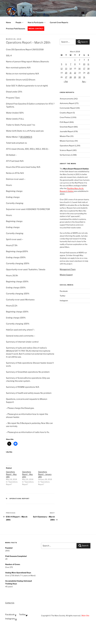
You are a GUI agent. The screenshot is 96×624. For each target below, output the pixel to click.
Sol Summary (65, 155)
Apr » (84, 81)
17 (84, 68)
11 (88, 64)
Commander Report (68, 108)
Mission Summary (67, 141)
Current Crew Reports (59, 22)
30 (79, 77)
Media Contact (35, 28)
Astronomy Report (67, 103)
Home (8, 22)
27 (66, 77)
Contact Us (9, 603)
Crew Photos (65, 117)
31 (84, 77)
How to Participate (35, 22)
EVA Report (64, 122)
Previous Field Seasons (15, 28)
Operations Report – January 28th (45, 474)
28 (71, 77)
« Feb (66, 81)
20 (66, 73)
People (18, 22)
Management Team (68, 269)
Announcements (66, 99)
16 (79, 68)
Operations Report (20, 498)
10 (84, 64)
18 (88, 68)
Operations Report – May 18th (11, 474)
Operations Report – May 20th (27, 474)
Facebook (64, 291)
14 (71, 68)
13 (66, 68)
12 (61, 68)
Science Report (66, 150)
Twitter (62, 296)
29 (75, 77)
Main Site (85, 615)
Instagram (64, 300)
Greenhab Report (66, 127)
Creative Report (66, 113)
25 (88, 73)
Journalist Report (66, 131)
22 (75, 73)
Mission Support (66, 275)
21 (71, 73)
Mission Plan (65, 136)
